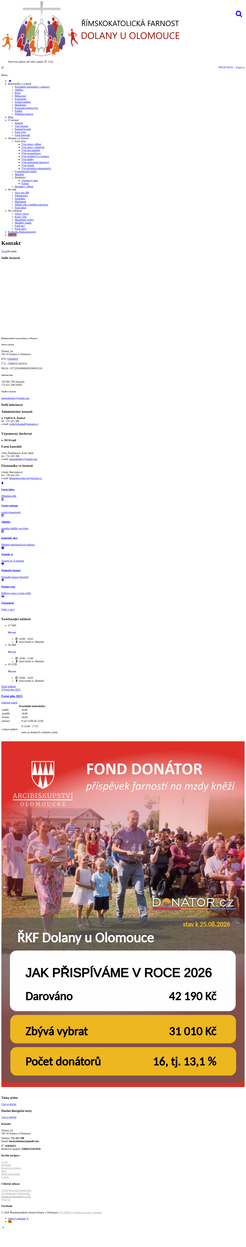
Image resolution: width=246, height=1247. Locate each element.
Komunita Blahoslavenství (22, 231)
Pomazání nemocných (26, 108)
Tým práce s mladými (32, 147)
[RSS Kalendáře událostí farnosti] (10, 1221)
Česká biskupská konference (16, 1190)
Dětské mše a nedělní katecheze (31, 204)
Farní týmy (20, 132)
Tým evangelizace (31, 153)
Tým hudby (27, 159)
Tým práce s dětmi (31, 144)
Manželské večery (24, 219)
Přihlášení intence (24, 114)
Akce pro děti (22, 192)
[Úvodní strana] (10, 80)
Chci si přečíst (8, 1104)
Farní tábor (20, 207)
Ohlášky (19, 89)
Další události (8, 686)
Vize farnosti (21, 126)
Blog (10, 117)
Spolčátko (20, 198)
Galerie (5, 1177)
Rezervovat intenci (11, 1168)
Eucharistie (20, 99)
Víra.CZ (5, 1199)
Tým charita (27, 165)
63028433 (12, 358)
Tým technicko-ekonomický (36, 168)
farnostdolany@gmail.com (15, 398)
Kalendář (6, 1165)
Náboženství (21, 195)
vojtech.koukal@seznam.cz (23, 424)
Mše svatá (12, 632)
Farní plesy (20, 228)
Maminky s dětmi (24, 186)
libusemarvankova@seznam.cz (26, 478)
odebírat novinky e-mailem (88, 1212)
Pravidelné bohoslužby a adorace (32, 86)
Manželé (19, 174)
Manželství (20, 105)
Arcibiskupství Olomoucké (15, 1193)
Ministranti (20, 201)
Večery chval (21, 213)
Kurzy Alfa (21, 216)
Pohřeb (18, 111)
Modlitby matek (23, 222)
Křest (17, 92)
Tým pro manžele (30, 150)
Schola (25, 183)
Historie (19, 123)
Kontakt (12, 234)
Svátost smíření (23, 102)
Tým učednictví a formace (35, 156)
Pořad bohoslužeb (10, 1174)
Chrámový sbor (29, 180)
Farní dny (20, 225)
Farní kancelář (22, 135)
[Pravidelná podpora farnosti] (123, 1086)
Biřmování (20, 95)
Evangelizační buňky (26, 171)
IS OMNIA (66, 1212)
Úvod (4, 251)
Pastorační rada (23, 129)
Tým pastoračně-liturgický (35, 162)
